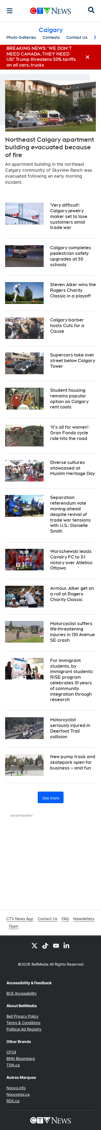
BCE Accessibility (21, 993)
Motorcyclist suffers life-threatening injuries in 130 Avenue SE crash (72, 632)
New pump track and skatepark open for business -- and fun (72, 762)
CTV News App (19, 918)
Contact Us (77, 37)
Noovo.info (16, 1088)
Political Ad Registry (23, 1029)
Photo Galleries (21, 37)
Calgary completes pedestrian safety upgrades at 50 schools (70, 256)
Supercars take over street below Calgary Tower (72, 360)
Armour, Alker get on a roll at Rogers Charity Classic (72, 594)
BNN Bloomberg (20, 1058)
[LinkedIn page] (67, 945)
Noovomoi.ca (18, 1094)
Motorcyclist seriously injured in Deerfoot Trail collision (70, 728)
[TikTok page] (45, 945)
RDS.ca (12, 1100)
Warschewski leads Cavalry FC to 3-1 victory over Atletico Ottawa (71, 560)
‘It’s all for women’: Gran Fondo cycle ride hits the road (69, 433)
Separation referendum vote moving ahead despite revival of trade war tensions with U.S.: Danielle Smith (70, 514)
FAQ (65, 918)
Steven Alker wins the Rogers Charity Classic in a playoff (73, 290)
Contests (51, 37)
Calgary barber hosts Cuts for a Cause (67, 325)
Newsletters (83, 918)
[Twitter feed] (34, 945)
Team (13, 926)
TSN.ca (13, 1065)
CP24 (11, 1052)
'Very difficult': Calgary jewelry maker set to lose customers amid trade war (68, 216)
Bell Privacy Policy (22, 1016)
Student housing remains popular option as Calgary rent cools (69, 399)
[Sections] (9, 10)
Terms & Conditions (23, 1022)
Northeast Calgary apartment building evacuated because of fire (49, 147)
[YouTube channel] (56, 945)
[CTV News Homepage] (50, 11)
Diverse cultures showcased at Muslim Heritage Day (72, 468)
